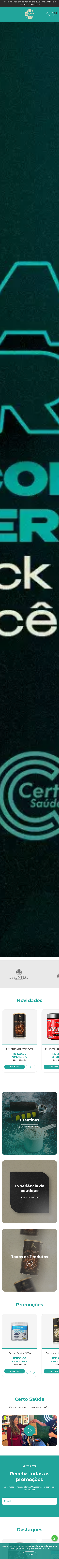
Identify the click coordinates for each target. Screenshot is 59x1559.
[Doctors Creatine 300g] (30, 1371)
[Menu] (4, 14)
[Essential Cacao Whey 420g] (30, 1067)
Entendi (30, 1554)
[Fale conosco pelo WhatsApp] (54, 1538)
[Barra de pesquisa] (48, 14)
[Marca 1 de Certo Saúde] (19, 974)
